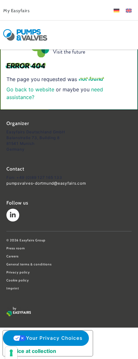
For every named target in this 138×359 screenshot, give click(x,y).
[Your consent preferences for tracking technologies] (11, 353)
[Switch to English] (129, 10)
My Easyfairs (16, 10)
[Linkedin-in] (12, 215)
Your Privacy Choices (54, 338)
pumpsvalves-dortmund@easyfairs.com (46, 183)
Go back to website (30, 89)
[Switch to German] (116, 10)
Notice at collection (32, 351)
